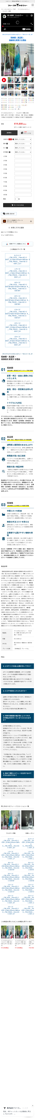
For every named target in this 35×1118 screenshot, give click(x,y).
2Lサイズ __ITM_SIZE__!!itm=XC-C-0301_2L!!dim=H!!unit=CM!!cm (17, 259)
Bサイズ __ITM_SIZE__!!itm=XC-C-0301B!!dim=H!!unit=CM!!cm (17, 300)
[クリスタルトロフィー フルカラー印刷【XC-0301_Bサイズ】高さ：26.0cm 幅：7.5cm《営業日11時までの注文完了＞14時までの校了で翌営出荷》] (21, 932)
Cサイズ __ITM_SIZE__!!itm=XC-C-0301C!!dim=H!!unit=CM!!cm (17, 314)
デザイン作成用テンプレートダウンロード (15, 221)
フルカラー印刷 (6, 11)
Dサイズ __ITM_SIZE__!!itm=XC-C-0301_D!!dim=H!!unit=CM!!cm (17, 327)
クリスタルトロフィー (24, 9)
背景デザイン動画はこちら (17, 244)
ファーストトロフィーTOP (8, 9)
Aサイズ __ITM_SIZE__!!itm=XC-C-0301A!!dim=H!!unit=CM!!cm (17, 287)
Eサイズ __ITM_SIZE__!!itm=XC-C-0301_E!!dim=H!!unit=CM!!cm (17, 341)
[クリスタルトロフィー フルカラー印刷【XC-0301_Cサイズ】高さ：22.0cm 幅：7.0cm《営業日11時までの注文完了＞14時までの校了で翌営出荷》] (7, 932)
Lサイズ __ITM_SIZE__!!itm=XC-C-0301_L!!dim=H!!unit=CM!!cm (17, 273)
